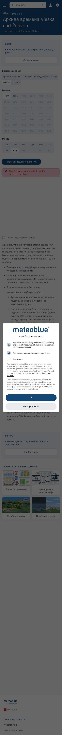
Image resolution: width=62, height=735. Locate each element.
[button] (31, 359)
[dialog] (31, 367)
